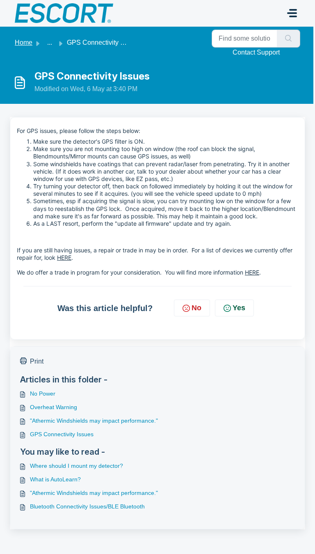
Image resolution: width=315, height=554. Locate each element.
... (49, 42)
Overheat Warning (53, 407)
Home (23, 42)
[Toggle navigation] (292, 13)
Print (36, 361)
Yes (239, 308)
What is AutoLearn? (55, 479)
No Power (42, 393)
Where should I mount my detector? (76, 465)
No (196, 308)
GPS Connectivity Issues (62, 434)
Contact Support (256, 52)
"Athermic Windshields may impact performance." (94, 420)
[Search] (288, 39)
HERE (64, 257)
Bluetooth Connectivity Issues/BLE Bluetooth (87, 506)
